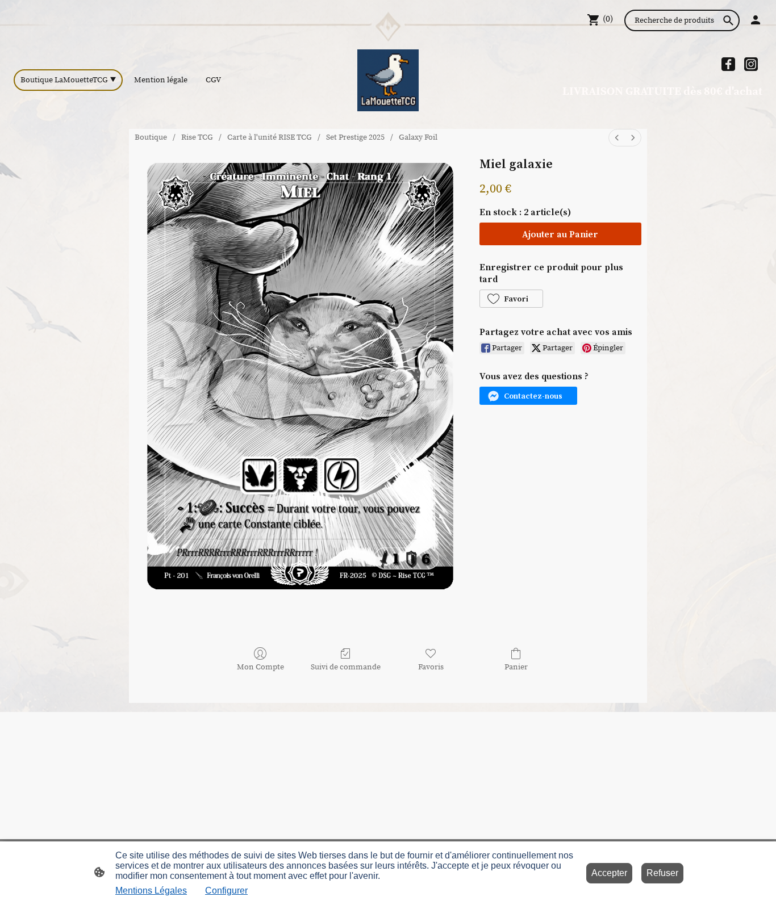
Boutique (151, 137)
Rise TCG (197, 137)
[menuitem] (617, 137)
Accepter (609, 873)
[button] (511, 299)
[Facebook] (728, 64)
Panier (516, 667)
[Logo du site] (388, 80)
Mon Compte (260, 667)
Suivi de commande (346, 667)
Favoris (431, 667)
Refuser (662, 873)
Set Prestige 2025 (355, 137)
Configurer (226, 890)
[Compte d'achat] (755, 20)
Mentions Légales (151, 890)
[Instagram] (751, 64)
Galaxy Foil (418, 137)
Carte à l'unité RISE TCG (269, 137)
